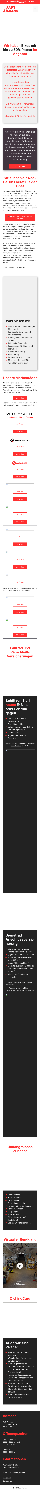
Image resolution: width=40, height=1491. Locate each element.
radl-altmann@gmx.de (16, 1473)
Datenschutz (7, 1481)
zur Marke (20, 424)
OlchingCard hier (15, 1397)
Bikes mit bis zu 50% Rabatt (19, 48)
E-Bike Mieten (20, 166)
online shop (20, 398)
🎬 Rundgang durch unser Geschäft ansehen (20, 217)
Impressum (7, 1478)
